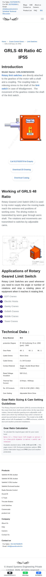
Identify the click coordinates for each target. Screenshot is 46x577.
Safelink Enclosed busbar (11, 486)
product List (6, 513)
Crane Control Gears (16, 41)
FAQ (35, 10)
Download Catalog (21, 178)
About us (38, 5)
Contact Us (5, 535)
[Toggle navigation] (42, 18)
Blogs (25, 5)
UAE (30, 5)
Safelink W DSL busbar (10, 478)
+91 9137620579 (16, 544)
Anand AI (5, 494)
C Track (4, 498)
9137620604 (13, 4)
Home (4, 41)
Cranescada (6, 509)
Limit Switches (32, 41)
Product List (27, 10)
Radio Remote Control (9, 490)
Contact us (27, 7)
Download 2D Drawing (22, 170)
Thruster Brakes (7, 501)
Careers (36, 7)
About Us (5, 523)
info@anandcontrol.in (10, 9)
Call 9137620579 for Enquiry (21, 161)
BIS (41, 10)
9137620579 (14, 2)
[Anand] (10, 19)
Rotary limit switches (12, 75)
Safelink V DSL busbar (9, 482)
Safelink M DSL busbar (10, 475)
